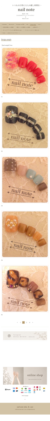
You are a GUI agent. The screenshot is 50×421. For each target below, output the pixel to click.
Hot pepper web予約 (20, 24)
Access (39, 24)
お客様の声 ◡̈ (36, 27)
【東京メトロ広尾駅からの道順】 (23, 27)
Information (4, 24)
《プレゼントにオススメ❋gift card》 (32, 30)
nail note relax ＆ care (25, 407)
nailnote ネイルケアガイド (12, 32)
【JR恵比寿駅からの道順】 (8, 27)
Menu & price (11, 24)
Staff (27, 24)
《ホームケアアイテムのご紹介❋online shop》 (12, 30)
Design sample (33, 24)
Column (3, 32)
